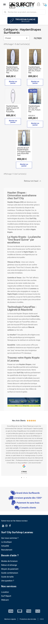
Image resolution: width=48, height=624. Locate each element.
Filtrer (38, 38)
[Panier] (44, 4)
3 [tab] (26, 477)
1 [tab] (21, 477)
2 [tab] (24, 477)
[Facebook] (10, 525)
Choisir (16, 38)
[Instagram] (6, 525)
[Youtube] (3, 525)
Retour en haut (33, 180)
